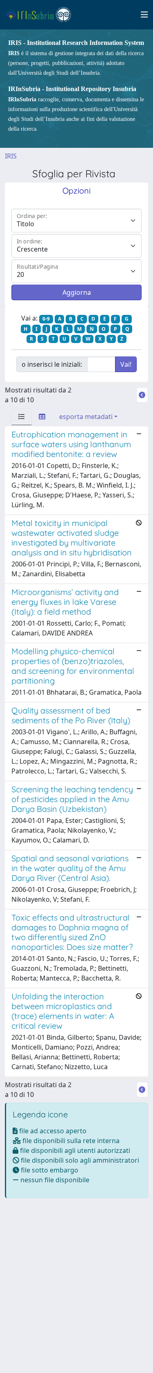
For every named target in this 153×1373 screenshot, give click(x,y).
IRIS (11, 156)
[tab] (21, 416)
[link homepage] (42, 15)
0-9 (46, 318)
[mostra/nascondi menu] (144, 15)
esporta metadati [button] (86, 416)
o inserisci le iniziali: (52, 364)
